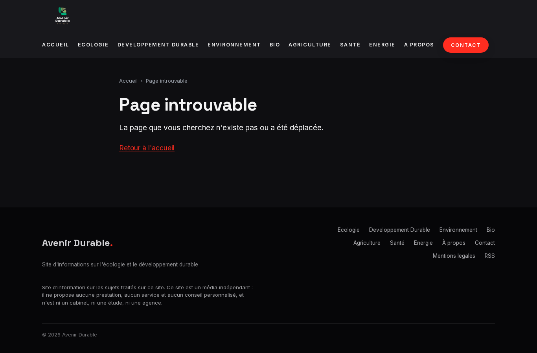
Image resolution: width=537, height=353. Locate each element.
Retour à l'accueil (147, 148)
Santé (350, 45)
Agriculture (310, 45)
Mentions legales (454, 256)
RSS (490, 256)
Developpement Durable (158, 45)
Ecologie (93, 45)
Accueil (55, 45)
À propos (419, 45)
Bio (275, 45)
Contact (466, 45)
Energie (382, 45)
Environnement (234, 45)
